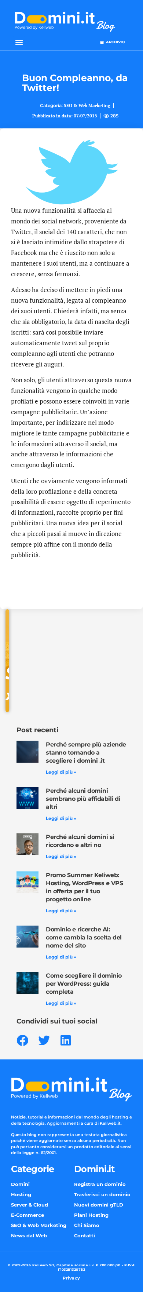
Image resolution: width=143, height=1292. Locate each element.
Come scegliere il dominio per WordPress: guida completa (84, 983)
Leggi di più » (61, 772)
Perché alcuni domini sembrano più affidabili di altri (83, 798)
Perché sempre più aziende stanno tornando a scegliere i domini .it (86, 752)
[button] (19, 42)
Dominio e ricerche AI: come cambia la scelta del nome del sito (84, 937)
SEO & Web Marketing (87, 105)
